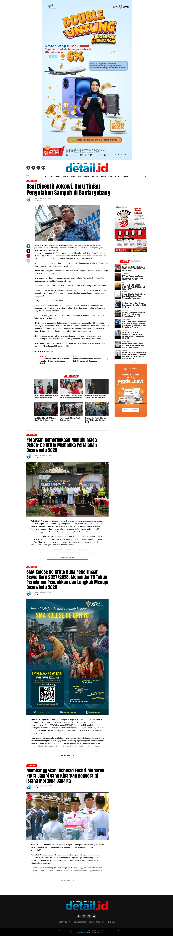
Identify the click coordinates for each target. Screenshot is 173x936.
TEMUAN (125, 176)
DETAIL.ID (37, 200)
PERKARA (103, 176)
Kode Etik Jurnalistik (64, 922)
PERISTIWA (95, 176)
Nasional (50, 351)
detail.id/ (37, 245)
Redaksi (91, 922)
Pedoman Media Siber (80, 922)
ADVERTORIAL (49, 176)
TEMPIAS (117, 176)
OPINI (79, 176)
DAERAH (58, 176)
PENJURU (86, 176)
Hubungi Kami (111, 922)
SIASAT (110, 176)
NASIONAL (66, 176)
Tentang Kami (100, 922)
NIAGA (73, 176)
